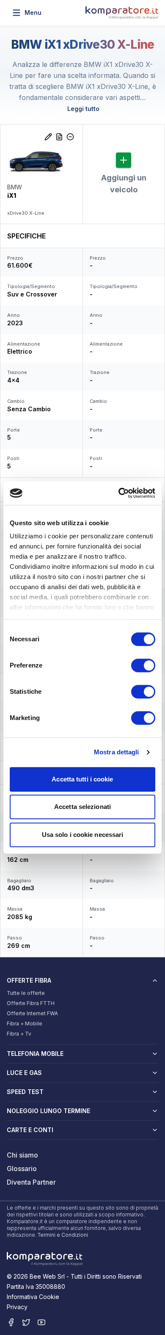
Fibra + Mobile (24, 1023)
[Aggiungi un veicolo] (123, 160)
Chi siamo (22, 1155)
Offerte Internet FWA (32, 1013)
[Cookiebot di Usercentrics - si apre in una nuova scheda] (118, 493)
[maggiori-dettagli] (59, 136)
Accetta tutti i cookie (82, 779)
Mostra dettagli (116, 752)
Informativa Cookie (33, 1296)
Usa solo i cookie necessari (83, 834)
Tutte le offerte (26, 993)
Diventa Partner (31, 1182)
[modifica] (48, 136)
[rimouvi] (70, 136)
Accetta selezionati (82, 806)
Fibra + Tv (19, 1033)
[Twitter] (26, 1322)
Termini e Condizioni (63, 1235)
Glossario (22, 1168)
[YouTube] (41, 1322)
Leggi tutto (83, 108)
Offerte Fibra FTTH (31, 1003)
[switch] (143, 665)
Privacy (17, 1306)
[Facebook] (11, 1322)
